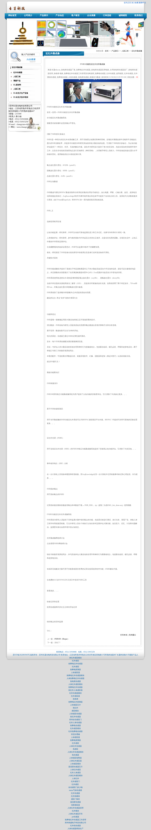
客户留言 (75, 15)
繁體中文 (142, 3)
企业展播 (91, 15)
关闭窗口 (132, 635)
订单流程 (107, 15)
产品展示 (44, 15)
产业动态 (60, 15)
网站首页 (12, 15)
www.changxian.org (24, 127)
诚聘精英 (123, 15)
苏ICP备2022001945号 (21, 655)
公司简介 (28, 15)
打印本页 (123, 635)
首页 (107, 51)
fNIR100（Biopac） (61, 639)
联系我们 (138, 15)
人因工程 (125, 51)
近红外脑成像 (137, 51)
